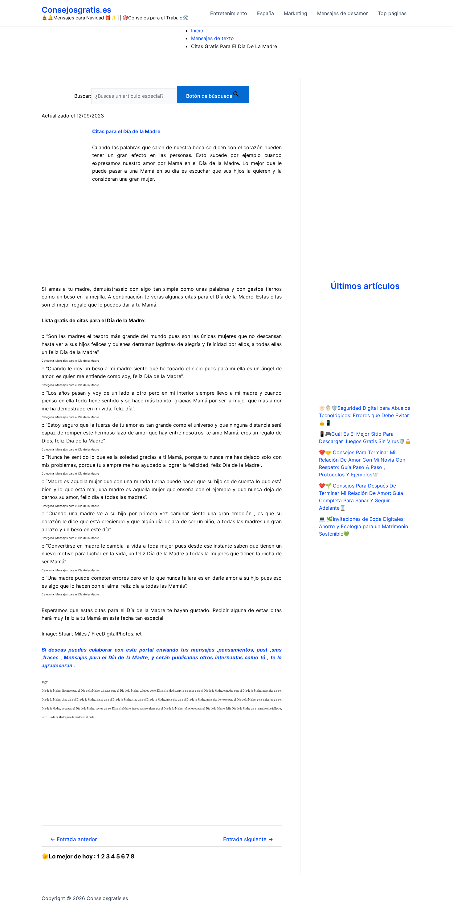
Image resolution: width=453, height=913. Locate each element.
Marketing (295, 13)
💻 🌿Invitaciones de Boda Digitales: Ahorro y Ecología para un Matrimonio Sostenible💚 (363, 526)
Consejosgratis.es (76, 9)
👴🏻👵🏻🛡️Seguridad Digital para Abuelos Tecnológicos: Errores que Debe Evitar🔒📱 (364, 415)
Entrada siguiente (248, 839)
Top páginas (392, 13)
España (265, 13)
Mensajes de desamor (342, 13)
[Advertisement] (162, 234)
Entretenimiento (228, 13)
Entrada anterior (73, 839)
